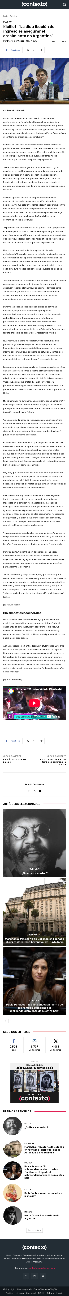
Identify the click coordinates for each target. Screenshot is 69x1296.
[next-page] (10, 1021)
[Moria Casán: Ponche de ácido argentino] (12, 1215)
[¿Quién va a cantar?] (34, 843)
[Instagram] (34, 1276)
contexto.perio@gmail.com (41, 1268)
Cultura (34, 869)
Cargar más (33, 1230)
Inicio (5, 16)
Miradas (28, 1212)
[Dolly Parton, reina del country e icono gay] (12, 1193)
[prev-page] (5, 1021)
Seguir (34, 1039)
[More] (41, 50)
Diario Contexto (15, 41)
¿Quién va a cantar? (35, 873)
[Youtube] (40, 790)
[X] (34, 790)
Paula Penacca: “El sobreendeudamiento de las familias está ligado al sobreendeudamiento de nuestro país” (34, 1008)
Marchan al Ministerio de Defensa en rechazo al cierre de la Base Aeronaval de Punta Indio (34, 940)
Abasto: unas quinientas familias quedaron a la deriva (52, 761)
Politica (13, 16)
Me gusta (13, 1039)
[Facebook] (29, 790)
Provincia (34, 935)
